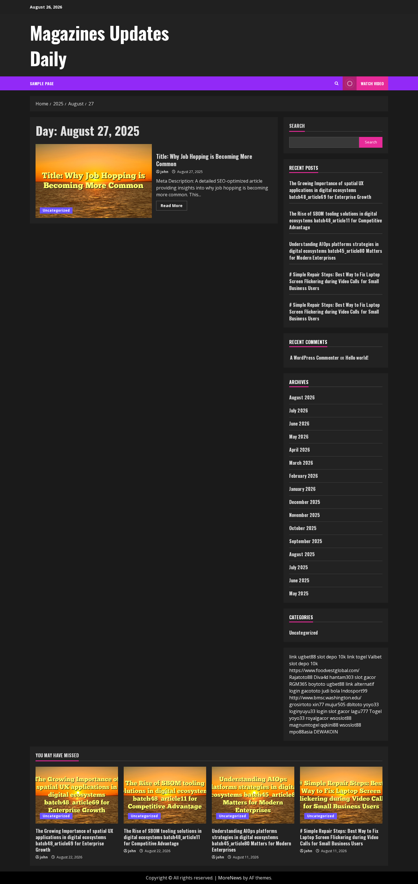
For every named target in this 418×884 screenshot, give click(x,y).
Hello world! (356, 357)
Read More (174, 206)
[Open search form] (336, 83)
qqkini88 (329, 725)
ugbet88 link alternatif (350, 684)
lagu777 (359, 711)
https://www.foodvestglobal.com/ (324, 670)
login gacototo (304, 691)
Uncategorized (56, 210)
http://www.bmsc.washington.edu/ (325, 698)
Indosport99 (354, 691)
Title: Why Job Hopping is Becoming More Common (94, 181)
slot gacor (365, 677)
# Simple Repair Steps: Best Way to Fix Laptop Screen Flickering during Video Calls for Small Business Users (334, 281)
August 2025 (302, 554)
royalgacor (317, 718)
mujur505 (335, 704)
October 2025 (302, 528)
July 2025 (298, 567)
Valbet (375, 657)
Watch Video (372, 83)
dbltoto (354, 704)
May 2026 (299, 436)
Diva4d (321, 677)
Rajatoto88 (301, 677)
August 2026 (302, 397)
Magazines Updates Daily (99, 45)
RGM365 (298, 684)
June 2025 (299, 580)
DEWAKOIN (326, 732)
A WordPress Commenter (314, 357)
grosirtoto (300, 704)
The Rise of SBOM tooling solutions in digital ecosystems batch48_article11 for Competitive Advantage (335, 220)
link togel (357, 657)
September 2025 (305, 541)
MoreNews (230, 878)
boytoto (316, 684)
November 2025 (304, 515)
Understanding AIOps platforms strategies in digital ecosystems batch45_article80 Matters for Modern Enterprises (335, 251)
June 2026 (299, 423)
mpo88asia (301, 732)
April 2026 (299, 449)
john (164, 171)
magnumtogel (304, 725)
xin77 (318, 704)
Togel (375, 711)
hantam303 (341, 677)
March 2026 (301, 462)
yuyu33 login (313, 711)
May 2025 (299, 593)
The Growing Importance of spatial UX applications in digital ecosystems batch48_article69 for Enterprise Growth (330, 190)
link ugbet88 (302, 657)
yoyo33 (297, 718)
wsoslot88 (340, 718)
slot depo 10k (331, 657)
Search (297, 126)
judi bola (331, 691)
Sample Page (42, 83)
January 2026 (302, 488)
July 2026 (298, 410)
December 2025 (304, 502)
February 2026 (303, 475)
